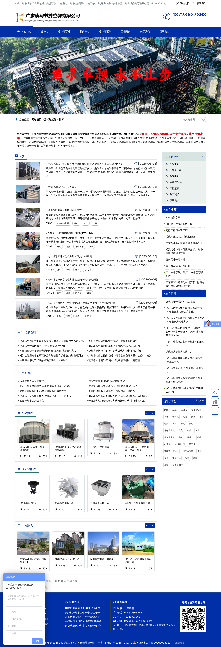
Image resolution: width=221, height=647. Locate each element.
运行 (86, 223)
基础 (76, 223)
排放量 (167, 444)
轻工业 (192, 444)
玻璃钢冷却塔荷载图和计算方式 (65, 210)
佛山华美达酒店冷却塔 (67, 559)
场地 (166, 416)
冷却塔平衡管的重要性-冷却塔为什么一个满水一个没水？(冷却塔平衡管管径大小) (184, 331)
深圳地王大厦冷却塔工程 (179, 223)
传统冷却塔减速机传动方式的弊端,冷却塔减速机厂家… (117, 400)
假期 (183, 423)
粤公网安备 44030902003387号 (154, 642)
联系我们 (201, 3)
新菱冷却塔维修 (171, 451)
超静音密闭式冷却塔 (177, 230)
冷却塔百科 (64, 31)
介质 (166, 458)
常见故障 (176, 458)
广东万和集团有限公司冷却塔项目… (33, 560)
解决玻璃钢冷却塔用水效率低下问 (83, 625)
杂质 (181, 437)
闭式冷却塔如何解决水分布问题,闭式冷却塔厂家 (114, 345)
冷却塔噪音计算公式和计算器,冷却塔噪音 (70, 256)
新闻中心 (84, 31)
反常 (193, 416)
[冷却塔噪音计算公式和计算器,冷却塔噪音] (28, 263)
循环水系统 (188, 451)
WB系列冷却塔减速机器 (137, 503)
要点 (191, 423)
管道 (87, 316)
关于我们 (145, 31)
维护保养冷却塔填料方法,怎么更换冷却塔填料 (112, 340)
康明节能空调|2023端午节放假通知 (107, 381)
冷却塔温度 (169, 437)
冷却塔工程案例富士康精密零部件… (138, 560)
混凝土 (190, 437)
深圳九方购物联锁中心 (102, 559)
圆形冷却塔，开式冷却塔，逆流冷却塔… (137, 448)
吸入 (181, 430)
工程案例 (126, 31)
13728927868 (215, 393)
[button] (105, 111)
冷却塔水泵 (180, 444)
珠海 (48, 580)
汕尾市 (73, 580)
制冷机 (175, 416)
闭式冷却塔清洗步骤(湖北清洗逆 (82, 608)
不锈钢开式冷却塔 (99, 447)
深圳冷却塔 (177, 465)
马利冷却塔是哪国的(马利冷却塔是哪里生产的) (45, 386)
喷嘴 (199, 437)
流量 (68, 316)
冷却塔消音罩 (173, 217)
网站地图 (185, 3)
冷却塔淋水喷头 (28, 503)
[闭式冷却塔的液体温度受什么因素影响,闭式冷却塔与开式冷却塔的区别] (28, 170)
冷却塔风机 (169, 430)
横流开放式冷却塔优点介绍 (180, 236)
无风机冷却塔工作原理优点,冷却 (82, 612)
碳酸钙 (196, 458)
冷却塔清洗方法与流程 (32, 381)
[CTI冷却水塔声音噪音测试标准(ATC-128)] (28, 240)
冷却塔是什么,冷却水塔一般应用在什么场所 (111, 390)
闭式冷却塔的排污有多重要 (62, 186)
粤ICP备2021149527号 (119, 642)
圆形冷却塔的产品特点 (32, 400)
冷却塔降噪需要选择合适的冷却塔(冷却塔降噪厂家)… (48, 350)
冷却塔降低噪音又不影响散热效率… (68, 448)
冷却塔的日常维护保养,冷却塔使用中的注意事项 (45, 395)
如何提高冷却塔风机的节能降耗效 (83, 621)
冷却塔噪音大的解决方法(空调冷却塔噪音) (42, 345)
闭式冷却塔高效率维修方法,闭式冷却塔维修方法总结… (117, 395)
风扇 (68, 269)
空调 (189, 430)
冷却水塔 (79, 246)
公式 (87, 269)
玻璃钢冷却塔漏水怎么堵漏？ (181, 301)
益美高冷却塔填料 (175, 259)
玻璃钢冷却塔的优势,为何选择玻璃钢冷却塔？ (112, 386)
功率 (91, 246)
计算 (95, 223)
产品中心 (43, 31)
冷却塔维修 (49, 17)
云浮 (66, 580)
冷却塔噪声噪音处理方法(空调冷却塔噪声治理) (73, 279)
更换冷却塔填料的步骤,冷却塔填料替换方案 (43, 390)
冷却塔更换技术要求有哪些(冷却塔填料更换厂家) (114, 350)
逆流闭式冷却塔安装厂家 (179, 351)
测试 (59, 246)
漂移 (166, 465)
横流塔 (184, 409)
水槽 (197, 430)
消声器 (78, 293)
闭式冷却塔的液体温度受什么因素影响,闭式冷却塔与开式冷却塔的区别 (85, 163)
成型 (174, 409)
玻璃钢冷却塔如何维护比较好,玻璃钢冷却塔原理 (114, 360)
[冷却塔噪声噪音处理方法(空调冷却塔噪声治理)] (28, 286)
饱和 (199, 451)
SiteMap (179, 642)
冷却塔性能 (196, 409)
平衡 (59, 316)
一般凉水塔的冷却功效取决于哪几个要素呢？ (44, 360)
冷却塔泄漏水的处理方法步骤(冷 (82, 616)
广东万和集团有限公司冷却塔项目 (184, 243)
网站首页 (26, 31)
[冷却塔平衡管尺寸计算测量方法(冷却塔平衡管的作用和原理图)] (28, 309)
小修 (201, 416)
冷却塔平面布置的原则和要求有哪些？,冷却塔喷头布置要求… (52, 340)
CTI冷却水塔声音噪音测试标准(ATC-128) (70, 233)
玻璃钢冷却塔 (63, 223)
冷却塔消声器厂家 (99, 503)
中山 (54, 580)
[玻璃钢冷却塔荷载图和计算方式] (28, 217)
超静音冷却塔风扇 (64, 503)
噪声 (59, 293)
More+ (200, 400)
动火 (185, 416)
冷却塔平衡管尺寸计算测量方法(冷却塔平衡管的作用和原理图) (81, 302)
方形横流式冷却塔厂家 (178, 265)
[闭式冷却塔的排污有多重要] (28, 193)
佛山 (60, 580)
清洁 (166, 409)
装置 (174, 423)
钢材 (187, 458)
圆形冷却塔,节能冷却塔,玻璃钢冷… (32, 448)
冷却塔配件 (105, 31)
